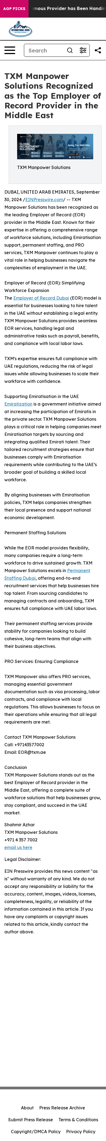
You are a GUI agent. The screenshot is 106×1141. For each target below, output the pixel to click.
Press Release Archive (62, 1107)
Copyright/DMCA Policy (36, 1131)
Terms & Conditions (78, 1119)
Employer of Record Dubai (41, 298)
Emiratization (18, 404)
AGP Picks (14, 8)
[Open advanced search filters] (82, 50)
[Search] (69, 50)
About (27, 1107)
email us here (18, 847)
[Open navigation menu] (9, 50)
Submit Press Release (30, 1119)
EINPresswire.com (44, 199)
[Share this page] (98, 50)
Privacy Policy (80, 1131)
